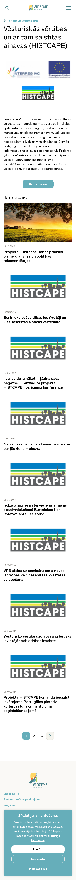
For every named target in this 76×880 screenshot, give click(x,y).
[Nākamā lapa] (50, 736)
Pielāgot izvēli (38, 868)
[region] (38, 843)
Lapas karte (11, 793)
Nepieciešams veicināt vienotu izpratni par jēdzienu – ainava (37, 446)
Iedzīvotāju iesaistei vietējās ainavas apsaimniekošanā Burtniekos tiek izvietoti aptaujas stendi (35, 509)
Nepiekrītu (38, 859)
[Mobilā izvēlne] (68, 8)
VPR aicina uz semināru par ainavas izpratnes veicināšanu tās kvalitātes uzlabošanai (35, 575)
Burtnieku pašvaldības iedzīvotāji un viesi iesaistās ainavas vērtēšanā (35, 319)
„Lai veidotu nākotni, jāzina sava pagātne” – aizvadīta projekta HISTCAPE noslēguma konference (33, 383)
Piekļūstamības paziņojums (22, 799)
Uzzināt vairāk (38, 184)
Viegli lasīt (10, 805)
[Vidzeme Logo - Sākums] (38, 8)
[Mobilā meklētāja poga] (7, 8)
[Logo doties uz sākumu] (38, 782)
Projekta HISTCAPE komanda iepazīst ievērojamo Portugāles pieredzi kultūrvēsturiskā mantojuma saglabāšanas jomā (36, 704)
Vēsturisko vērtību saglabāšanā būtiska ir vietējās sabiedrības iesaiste (38, 638)
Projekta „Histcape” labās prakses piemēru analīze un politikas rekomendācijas (33, 256)
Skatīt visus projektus (23, 20)
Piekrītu (38, 849)
